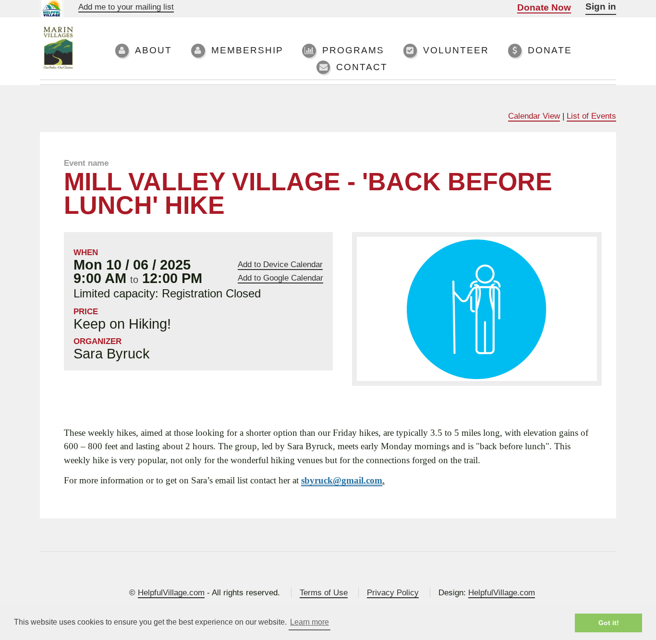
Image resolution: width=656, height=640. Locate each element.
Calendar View (534, 116)
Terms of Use (324, 592)
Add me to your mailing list (126, 7)
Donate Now (544, 7)
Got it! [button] (608, 623)
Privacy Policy (393, 592)
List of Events (591, 116)
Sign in (600, 6)
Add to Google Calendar (280, 278)
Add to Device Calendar (280, 264)
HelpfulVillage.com (171, 592)
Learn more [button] (309, 622)
